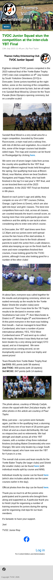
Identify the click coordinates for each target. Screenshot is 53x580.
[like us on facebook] (26, 539)
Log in (40, 550)
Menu (6, 26)
